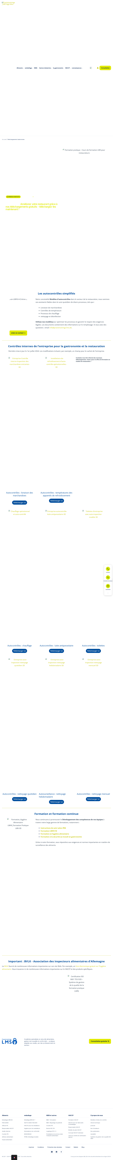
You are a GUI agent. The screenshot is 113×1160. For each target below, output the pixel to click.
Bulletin (76, 1147)
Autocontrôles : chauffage (20, 645)
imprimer (31, 1147)
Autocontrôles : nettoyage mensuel (93, 794)
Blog (83, 1147)
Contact (68, 1147)
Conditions (41, 1147)
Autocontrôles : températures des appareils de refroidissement (56, 494)
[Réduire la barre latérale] (108, 593)
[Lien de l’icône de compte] (98, 68)
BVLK (6, 966)
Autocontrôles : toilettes (93, 645)
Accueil (4, 139)
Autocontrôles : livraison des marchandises (19, 494)
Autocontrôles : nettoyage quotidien (20, 794)
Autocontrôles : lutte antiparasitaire (56, 645)
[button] (23, 68)
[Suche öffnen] (91, 68)
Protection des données (54, 1147)
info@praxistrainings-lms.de (61, 328)
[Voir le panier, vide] (94, 68)
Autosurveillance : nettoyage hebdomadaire (52, 795)
